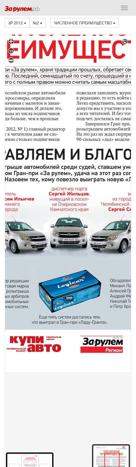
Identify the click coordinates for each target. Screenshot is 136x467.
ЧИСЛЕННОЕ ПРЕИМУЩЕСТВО (83, 22)
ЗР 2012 (16, 22)
